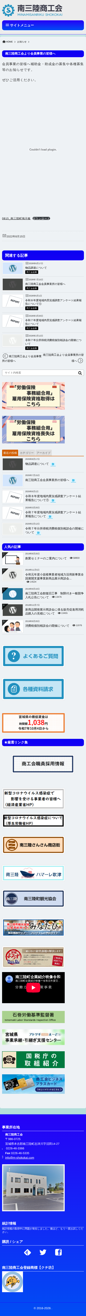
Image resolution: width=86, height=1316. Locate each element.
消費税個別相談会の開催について (47, 625)
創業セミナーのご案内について (46, 558)
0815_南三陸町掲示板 (16, 218)
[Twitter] (43, 1251)
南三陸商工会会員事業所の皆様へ (45, 283)
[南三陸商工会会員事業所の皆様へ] (13, 289)
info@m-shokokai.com (19, 1157)
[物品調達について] (13, 273)
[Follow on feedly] (27, 1251)
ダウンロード (41, 218)
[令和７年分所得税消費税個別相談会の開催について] (13, 345)
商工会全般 (32, 272)
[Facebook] (58, 1251)
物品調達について (36, 267)
